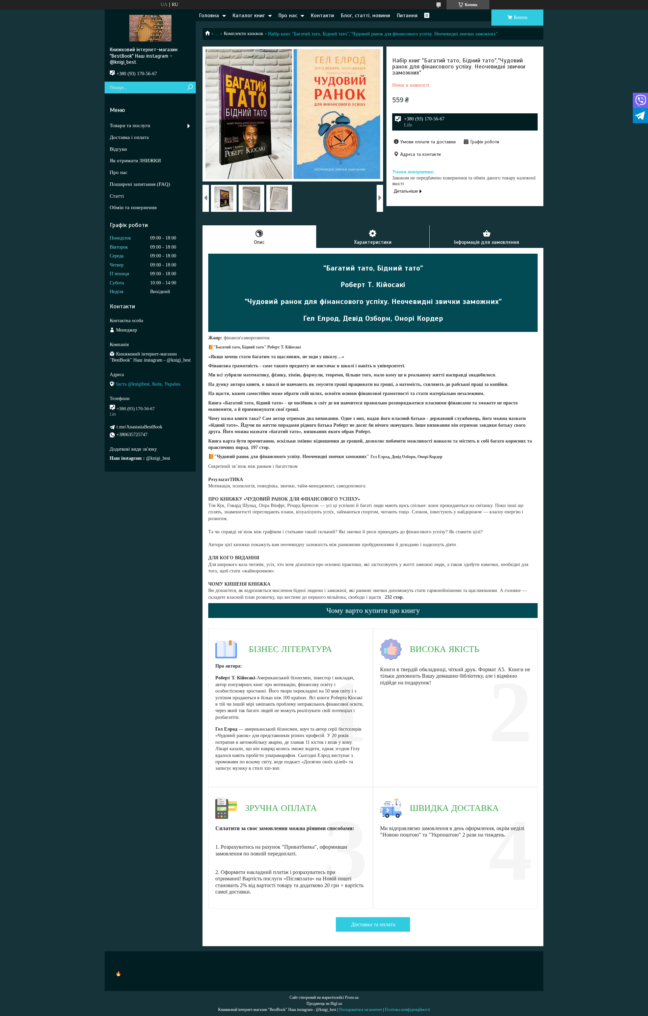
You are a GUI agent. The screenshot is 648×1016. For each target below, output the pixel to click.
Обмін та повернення (133, 207)
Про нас (287, 15)
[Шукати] (190, 87)
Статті (117, 196)
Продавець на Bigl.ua (324, 1003)
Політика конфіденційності (407, 1009)
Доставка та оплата (373, 924)
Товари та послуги (130, 125)
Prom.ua (351, 997)
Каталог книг (249, 15)
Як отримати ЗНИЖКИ (135, 160)
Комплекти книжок (243, 33)
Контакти (322, 15)
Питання (407, 15)
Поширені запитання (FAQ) (140, 184)
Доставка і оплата (129, 137)
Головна (209, 15)
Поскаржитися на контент (360, 1009)
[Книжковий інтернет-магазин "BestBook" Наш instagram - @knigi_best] (150, 28)
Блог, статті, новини (365, 15)
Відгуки (118, 149)
